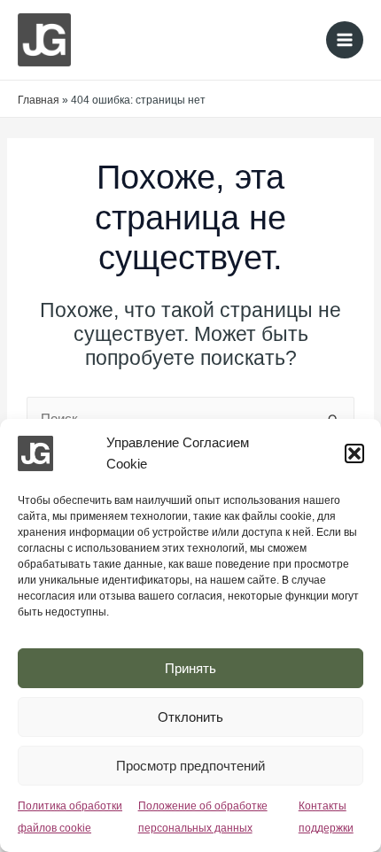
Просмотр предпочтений (190, 765)
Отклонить (190, 716)
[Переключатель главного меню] (345, 40)
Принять (190, 668)
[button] (354, 453)
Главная (38, 100)
